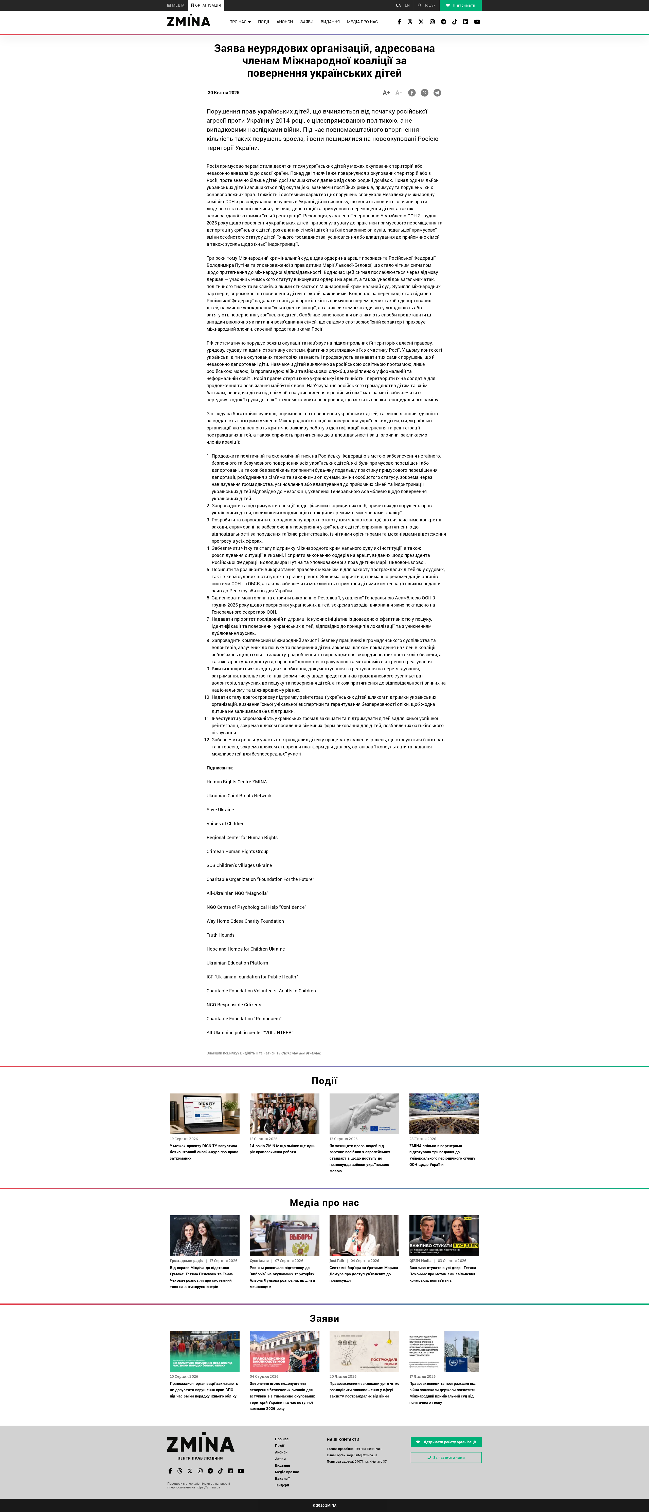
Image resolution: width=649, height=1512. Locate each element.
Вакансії (282, 1478)
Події (263, 21)
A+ (386, 93)
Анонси (285, 21)
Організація (207, 5)
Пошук (429, 5)
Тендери (282, 1485)
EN (407, 5)
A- (398, 93)
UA (398, 5)
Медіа (178, 5)
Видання (330, 21)
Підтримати (463, 5)
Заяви (306, 21)
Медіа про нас (362, 21)
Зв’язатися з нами (449, 1457)
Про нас (237, 21)
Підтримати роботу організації (449, 1442)
